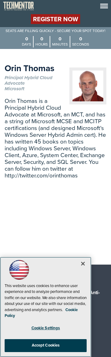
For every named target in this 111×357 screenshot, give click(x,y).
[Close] (83, 263)
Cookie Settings (45, 328)
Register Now (55, 19)
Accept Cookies (46, 345)
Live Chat (98, 344)
